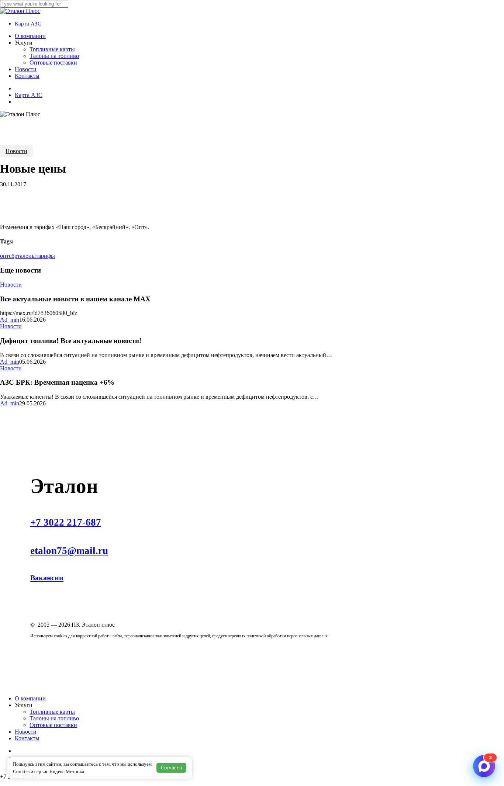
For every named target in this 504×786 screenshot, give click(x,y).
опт (4, 256)
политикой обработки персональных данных (287, 635)
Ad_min (9, 319)
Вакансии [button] (46, 578)
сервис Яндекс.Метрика (59, 771)
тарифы (45, 256)
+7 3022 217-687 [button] (65, 522)
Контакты (27, 738)
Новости (16, 151)
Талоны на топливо (54, 718)
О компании (30, 698)
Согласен (171, 768)
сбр (13, 256)
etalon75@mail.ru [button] (69, 550)
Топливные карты (52, 712)
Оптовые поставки (53, 725)
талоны (26, 256)
